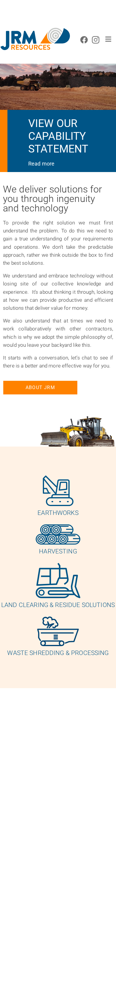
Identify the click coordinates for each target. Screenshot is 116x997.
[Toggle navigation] (108, 39)
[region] (58, 88)
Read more (41, 163)
